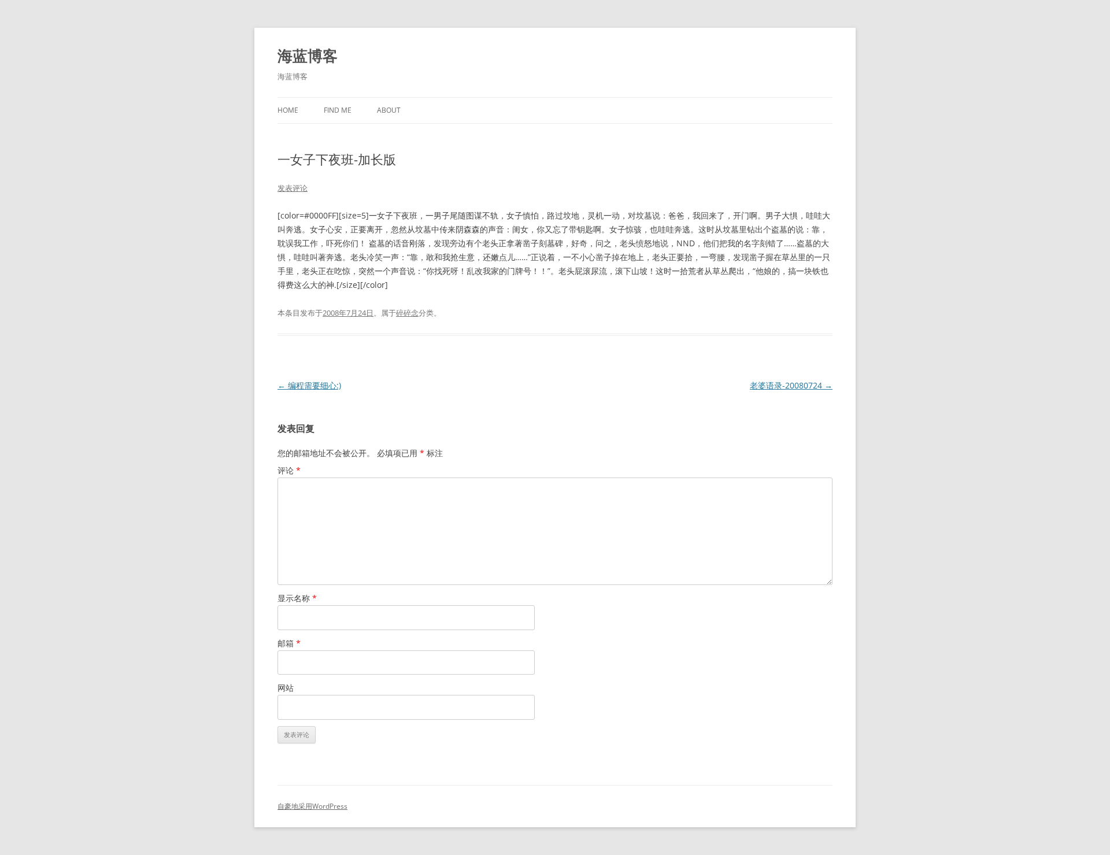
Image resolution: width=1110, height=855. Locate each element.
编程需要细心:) (309, 385)
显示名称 (297, 598)
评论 (289, 470)
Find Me (338, 110)
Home (288, 110)
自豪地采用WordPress (312, 806)
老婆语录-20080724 (791, 385)
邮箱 (289, 643)
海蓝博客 (308, 55)
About (389, 110)
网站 (286, 687)
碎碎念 (407, 313)
